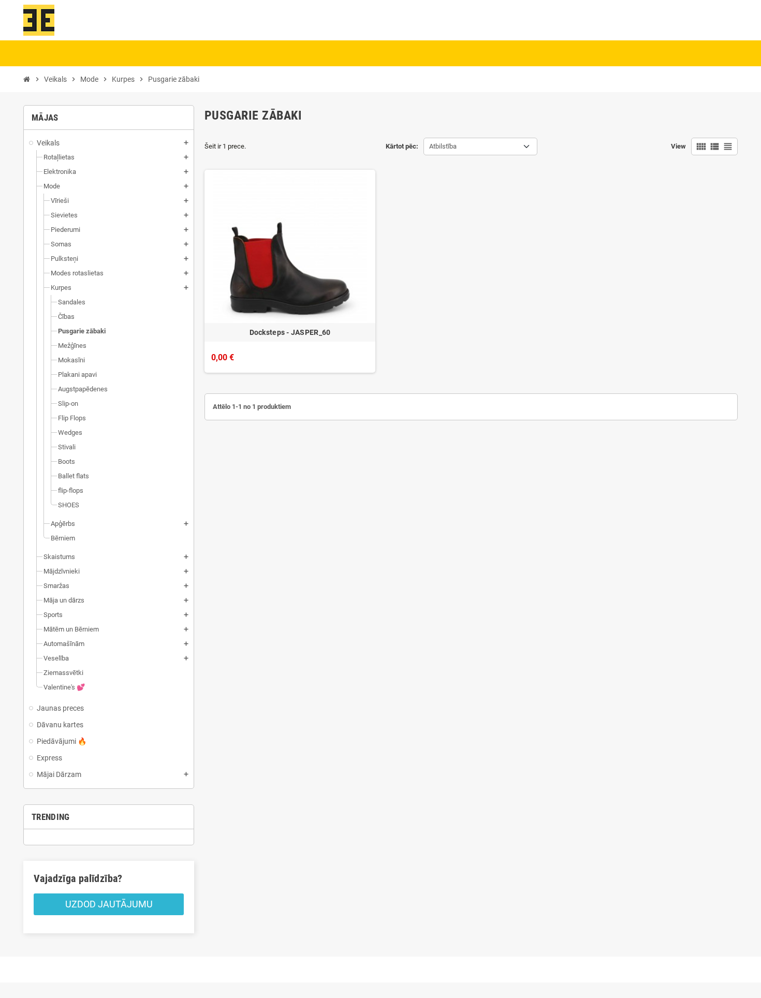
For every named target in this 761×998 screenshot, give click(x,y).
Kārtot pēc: (402, 146)
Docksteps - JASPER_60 (290, 332)
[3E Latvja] (38, 19)
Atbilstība (443, 146)
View (678, 146)
